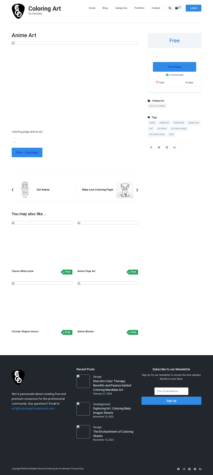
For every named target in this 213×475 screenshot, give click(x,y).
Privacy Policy (77, 468)
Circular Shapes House (25, 331)
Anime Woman (85, 331)
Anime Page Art (86, 271)
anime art (164, 123)
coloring (162, 129)
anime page (193, 123)
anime (152, 123)
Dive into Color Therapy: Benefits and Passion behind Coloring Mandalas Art (112, 385)
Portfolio (139, 8)
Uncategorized (101, 404)
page (171, 134)
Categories (121, 8)
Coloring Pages (157, 134)
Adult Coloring (157, 106)
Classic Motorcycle (23, 271)
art (151, 129)
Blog (105, 8)
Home (92, 8)
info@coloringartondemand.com (33, 408)
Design (97, 376)
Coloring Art (44, 8)
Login (193, 8)
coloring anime (178, 129)
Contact (156, 8)
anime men (179, 123)
